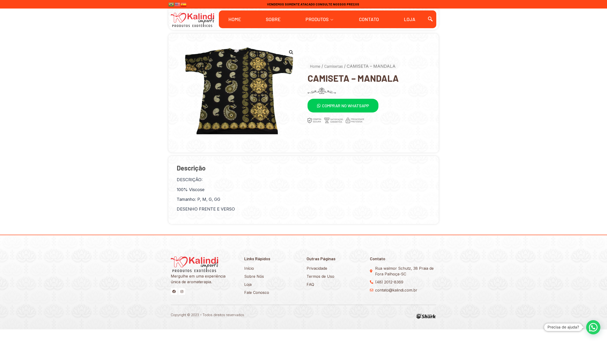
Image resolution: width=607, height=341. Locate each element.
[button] (343, 105)
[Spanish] (184, 4)
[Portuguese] (171, 4)
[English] (178, 4)
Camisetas (333, 66)
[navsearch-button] (430, 19)
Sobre (273, 19)
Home (234, 19)
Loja (409, 19)
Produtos (317, 19)
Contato (369, 19)
